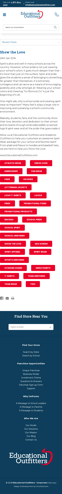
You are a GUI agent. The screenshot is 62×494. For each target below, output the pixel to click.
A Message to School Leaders (31, 403)
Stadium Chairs (13, 268)
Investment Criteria (31, 377)
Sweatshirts (43, 268)
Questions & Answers (31, 381)
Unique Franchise (31, 370)
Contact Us (31, 439)
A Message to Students (31, 410)
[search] (55, 27)
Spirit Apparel (12, 251)
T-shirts (9, 276)
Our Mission (31, 432)
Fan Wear (36, 171)
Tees (32, 284)
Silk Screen (41, 243)
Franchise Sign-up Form (31, 385)
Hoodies (28, 179)
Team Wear (10, 284)
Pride (7, 203)
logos (38, 195)
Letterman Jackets (15, 187)
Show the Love (12, 243)
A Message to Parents (31, 407)
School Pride (34, 219)
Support (31, 388)
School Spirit (12, 227)
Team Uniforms (36, 276)
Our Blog (31, 436)
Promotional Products (18, 211)
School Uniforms (14, 235)
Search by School (31, 355)
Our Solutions (31, 429)
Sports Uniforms (14, 259)
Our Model (31, 425)
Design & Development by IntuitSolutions (31, 486)
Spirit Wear (40, 251)
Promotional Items (35, 203)
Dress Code (41, 163)
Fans (7, 179)
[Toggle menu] (4, 14)
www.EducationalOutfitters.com (18, 155)
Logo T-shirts (12, 195)
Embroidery (11, 171)
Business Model (31, 374)
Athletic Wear (12, 163)
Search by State (31, 352)
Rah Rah (8, 219)
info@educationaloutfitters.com (40, 5)
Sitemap (51, 483)
